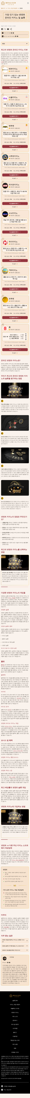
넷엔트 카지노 (15, 1012)
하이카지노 (13, 242)
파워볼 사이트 (15, 1052)
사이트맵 (15, 1028)
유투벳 (11, 299)
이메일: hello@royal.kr (10, 1086)
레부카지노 (13, 69)
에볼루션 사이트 (15, 1008)
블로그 (15, 1032)
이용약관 (15, 1036)
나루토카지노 (14, 156)
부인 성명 (15, 1044)
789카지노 (13, 270)
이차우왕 (12, 957)
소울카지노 (13, 97)
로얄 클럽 (6, 927)
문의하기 (15, 1020)
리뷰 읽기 (17, 71)
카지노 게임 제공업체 (12, 8)
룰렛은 (3, 664)
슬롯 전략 (15, 1000)
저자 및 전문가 (15, 1024)
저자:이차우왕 (7, 33)
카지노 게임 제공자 (15, 1004)
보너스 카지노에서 (18, 750)
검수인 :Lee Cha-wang (9, 36)
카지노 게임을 (11, 598)
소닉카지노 (13, 213)
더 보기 (14, 91)
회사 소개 (15, 1016)
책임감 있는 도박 (15, 1040)
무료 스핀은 (12, 777)
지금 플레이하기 (13, 87)
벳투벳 (11, 126)
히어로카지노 (14, 185)
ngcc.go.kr (16, 80)
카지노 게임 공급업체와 (18, 860)
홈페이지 (3, 8)
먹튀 (15, 1048)
